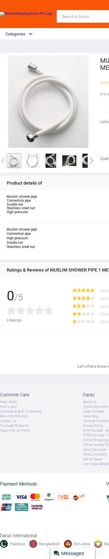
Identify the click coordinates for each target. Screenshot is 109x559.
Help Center (8, 402)
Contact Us (8, 421)
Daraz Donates (93, 411)
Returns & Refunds (13, 416)
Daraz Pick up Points (15, 431)
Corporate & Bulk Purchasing (20, 411)
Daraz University (95, 454)
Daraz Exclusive (94, 450)
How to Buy (8, 407)
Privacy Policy (93, 426)
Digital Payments (95, 407)
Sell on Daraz (92, 459)
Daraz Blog (91, 416)
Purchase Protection (14, 426)
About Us (89, 402)
